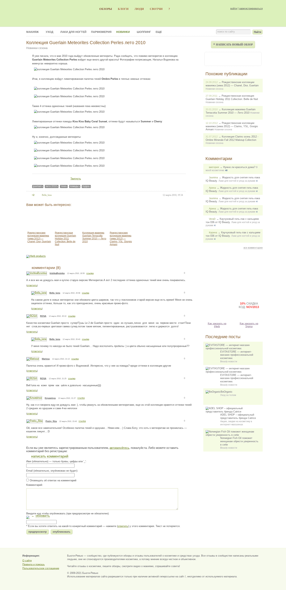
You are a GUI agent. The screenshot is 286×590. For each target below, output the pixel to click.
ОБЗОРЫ (105, 9)
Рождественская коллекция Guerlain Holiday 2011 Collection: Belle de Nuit (65, 239)
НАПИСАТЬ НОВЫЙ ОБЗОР (233, 44)
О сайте (27, 560)
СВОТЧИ (156, 9)
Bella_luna (54, 293)
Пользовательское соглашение (40, 568)
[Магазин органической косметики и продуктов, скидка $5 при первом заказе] (217, 308)
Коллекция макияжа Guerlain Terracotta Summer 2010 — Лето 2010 (94, 237)
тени (63, 186)
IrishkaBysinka (57, 273)
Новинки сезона (36, 48)
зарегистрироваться (251, 8)
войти (233, 8)
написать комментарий (49, 456)
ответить (32, 285)
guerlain (37, 186)
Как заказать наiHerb (217, 325)
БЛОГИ (123, 9)
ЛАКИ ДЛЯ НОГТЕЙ (73, 31)
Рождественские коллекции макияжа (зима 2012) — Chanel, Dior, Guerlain (39, 237)
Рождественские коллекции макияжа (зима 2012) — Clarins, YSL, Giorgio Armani (121, 239)
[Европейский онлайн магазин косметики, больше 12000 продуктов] (248, 274)
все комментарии (253, 248)
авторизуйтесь (119, 447)
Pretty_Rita (51, 421)
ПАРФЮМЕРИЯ (101, 31)
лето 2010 (51, 186)
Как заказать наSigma (249, 325)
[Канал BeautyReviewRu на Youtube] (211, 58)
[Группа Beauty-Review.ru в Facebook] (222, 58)
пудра (85, 186)
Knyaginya (50, 398)
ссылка (90, 273)
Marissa (46, 359)
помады (74, 186)
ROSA (43, 316)
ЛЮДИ (139, 9)
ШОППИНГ (144, 31)
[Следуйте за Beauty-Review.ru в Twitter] (243, 58)
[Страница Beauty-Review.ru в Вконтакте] (232, 58)
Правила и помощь (33, 564)
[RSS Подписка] (253, 58)
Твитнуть (75, 178)
